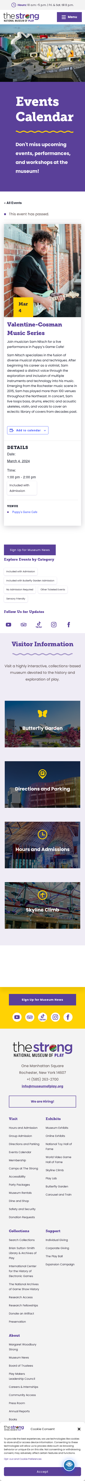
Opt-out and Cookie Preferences (23, 1459)
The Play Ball (54, 1256)
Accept (42, 1472)
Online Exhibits (55, 1136)
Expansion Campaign (60, 1264)
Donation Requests (22, 1217)
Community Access (22, 1395)
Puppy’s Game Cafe (24, 512)
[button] (79, 1429)
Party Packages (19, 1185)
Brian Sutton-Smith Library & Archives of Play (23, 1253)
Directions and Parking (24, 1144)
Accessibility (17, 1176)
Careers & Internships (23, 1387)
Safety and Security (22, 1209)
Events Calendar (20, 1152)
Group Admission (20, 1136)
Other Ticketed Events (53, 589)
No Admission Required (19, 589)
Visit (13, 1119)
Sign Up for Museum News (30, 550)
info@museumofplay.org (42, 1086)
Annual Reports (19, 1411)
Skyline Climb (55, 1170)
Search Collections (22, 1240)
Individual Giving (57, 1240)
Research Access (21, 1297)
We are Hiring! (42, 1101)
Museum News (19, 1357)
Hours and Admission (23, 1128)
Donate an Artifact (21, 1313)
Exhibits (53, 1119)
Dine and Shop (19, 1201)
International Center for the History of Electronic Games (22, 1271)
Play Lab (51, 1178)
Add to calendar (28, 430)
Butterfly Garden (57, 1186)
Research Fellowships (23, 1305)
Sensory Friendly (15, 598)
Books (13, 1419)
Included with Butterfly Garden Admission (30, 580)
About (14, 1335)
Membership (17, 1160)
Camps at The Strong (23, 1168)
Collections (19, 1231)
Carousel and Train (59, 1195)
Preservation (17, 1322)
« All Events (13, 202)
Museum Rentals (20, 1193)
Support (53, 1231)
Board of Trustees (21, 1366)
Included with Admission (19, 488)
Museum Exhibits (57, 1128)
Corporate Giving (57, 1248)
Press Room (17, 1403)
